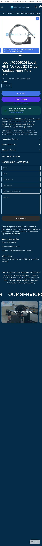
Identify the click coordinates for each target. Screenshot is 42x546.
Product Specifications (9, 139)
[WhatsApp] (16, 156)
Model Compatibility (8, 144)
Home (3, 13)
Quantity (4, 81)
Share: (3, 156)
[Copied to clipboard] (19, 156)
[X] (11, 156)
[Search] (36, 7)
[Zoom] (37, 18)
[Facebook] (8, 156)
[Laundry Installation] (19, 312)
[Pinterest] (13, 156)
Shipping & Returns (8, 150)
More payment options (21, 103)
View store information (16, 112)
